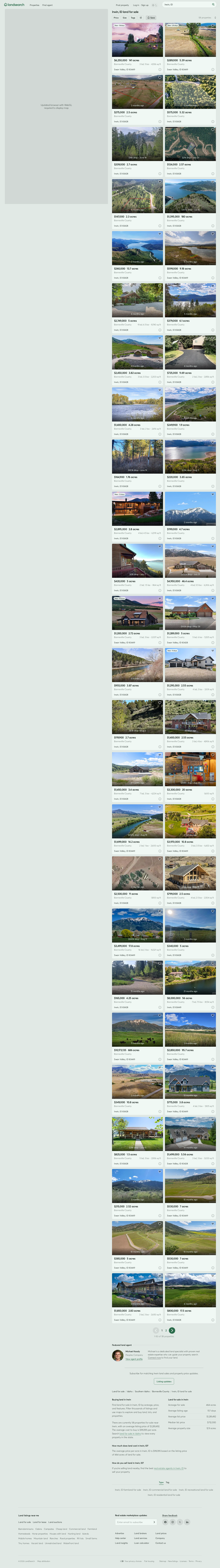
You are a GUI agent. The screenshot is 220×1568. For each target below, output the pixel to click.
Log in (136, 5)
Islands (85, 1533)
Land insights (121, 1543)
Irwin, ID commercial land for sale (160, 1489)
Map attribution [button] (43, 1561)
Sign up (144, 5)
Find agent (47, 5)
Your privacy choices (133, 1561)
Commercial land (77, 1529)
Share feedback (169, 1515)
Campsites (49, 1529)
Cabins (38, 1529)
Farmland (92, 1529)
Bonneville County (160, 1391)
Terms (191, 1561)
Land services (140, 1538)
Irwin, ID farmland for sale (128, 1489)
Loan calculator (141, 1543)
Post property (122, 5)
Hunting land (74, 1533)
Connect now (154, 1357)
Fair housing (149, 1561)
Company (160, 1538)
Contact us (160, 1543)
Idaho (129, 1391)
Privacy (199, 1561)
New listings (173, 1561)
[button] (117, 50)
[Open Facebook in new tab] (165, 1522)
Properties (34, 5)
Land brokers (140, 1533)
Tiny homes (23, 1543)
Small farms (91, 1538)
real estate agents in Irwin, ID (169, 1468)
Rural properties (67, 1538)
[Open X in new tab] (180, 1522)
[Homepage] (12, 4)
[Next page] (172, 1330)
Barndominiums (25, 1529)
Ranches (54, 1538)
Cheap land (61, 1529)
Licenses (183, 1561)
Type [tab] (161, 1482)
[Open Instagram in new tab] (172, 1522)
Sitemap (162, 1561)
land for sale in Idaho (130, 1433)
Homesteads (24, 1533)
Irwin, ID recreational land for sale (196, 1489)
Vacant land (37, 1543)
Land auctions (55, 1522)
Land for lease (39, 1522)
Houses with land (58, 1533)
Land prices (161, 1533)
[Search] (213, 4)
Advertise (119, 1533)
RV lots (80, 1538)
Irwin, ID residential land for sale (164, 1495)
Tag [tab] (167, 1482)
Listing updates (164, 1381)
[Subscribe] (154, 1522)
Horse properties (40, 1533)
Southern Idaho (142, 1391)
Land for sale (118, 1391)
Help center (120, 1538)
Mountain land (41, 1538)
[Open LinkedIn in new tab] (187, 1522)
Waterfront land (71, 1543)
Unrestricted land (53, 1543)
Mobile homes (25, 1538)
